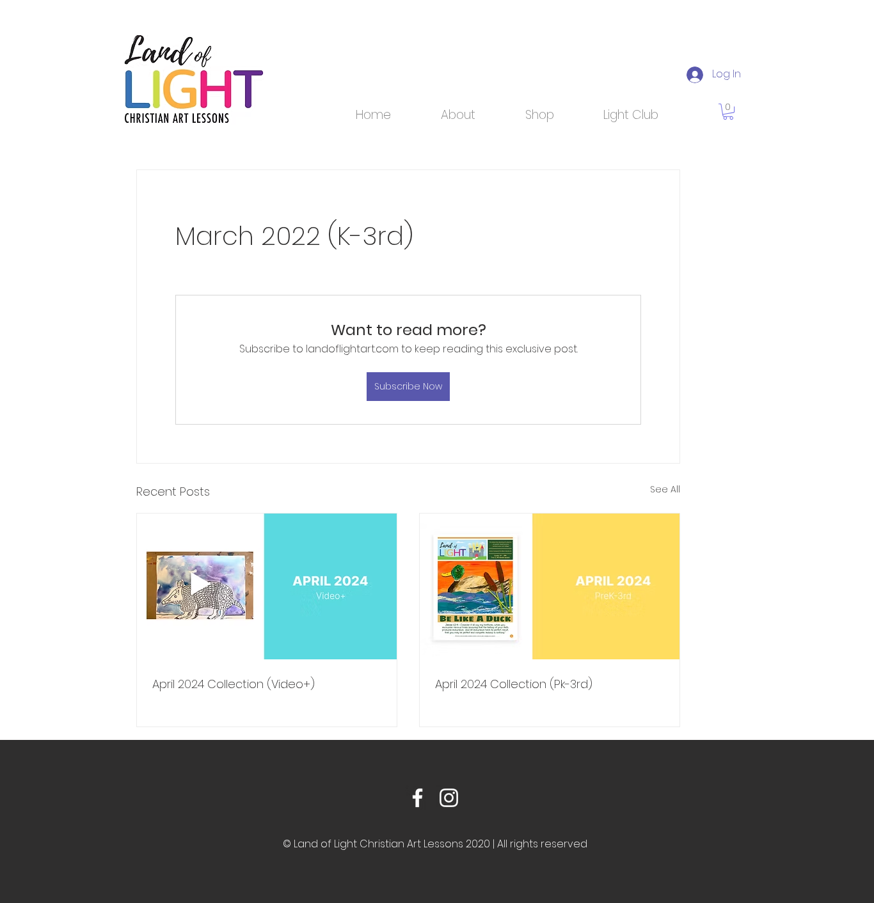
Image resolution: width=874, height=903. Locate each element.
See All (665, 489)
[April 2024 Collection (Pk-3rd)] (549, 586)
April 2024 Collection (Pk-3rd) (513, 684)
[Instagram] (448, 797)
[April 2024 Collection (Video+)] (267, 586)
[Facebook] (417, 797)
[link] (728, 112)
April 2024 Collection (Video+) (233, 684)
